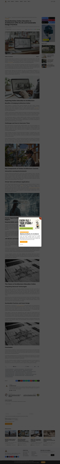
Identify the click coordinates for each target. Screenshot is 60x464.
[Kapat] (40, 218)
